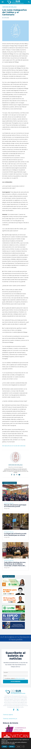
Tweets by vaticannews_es (10, 718)
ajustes (13, 743)
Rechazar (12, 746)
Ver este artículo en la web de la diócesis (13, 445)
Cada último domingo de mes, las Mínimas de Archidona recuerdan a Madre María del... (15, 564)
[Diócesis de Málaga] (15, 457)
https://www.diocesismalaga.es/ (15, 467)
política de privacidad (20, 678)
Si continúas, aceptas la (14, 678)
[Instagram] (14, 474)
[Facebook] (11, 474)
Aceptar (4, 746)
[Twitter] (17, 474)
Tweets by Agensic (8, 714)
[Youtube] (19, 474)
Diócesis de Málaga (9, 7)
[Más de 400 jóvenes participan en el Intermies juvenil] (15, 493)
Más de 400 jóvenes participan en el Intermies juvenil (15, 505)
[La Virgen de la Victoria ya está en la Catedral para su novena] (15, 521)
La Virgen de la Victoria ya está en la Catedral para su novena (15, 534)
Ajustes (18, 746)
